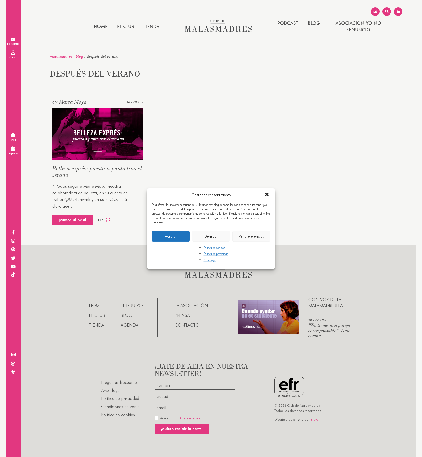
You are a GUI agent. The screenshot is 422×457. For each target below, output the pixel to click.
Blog (314, 23)
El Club (125, 26)
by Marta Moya (69, 101)
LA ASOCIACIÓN (191, 305)
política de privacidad (191, 418)
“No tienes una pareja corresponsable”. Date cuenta (329, 330)
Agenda (129, 325)
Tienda (151, 26)
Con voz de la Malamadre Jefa (325, 302)
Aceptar (171, 236)
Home (100, 26)
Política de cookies (214, 247)
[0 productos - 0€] (398, 11)
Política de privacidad (216, 254)
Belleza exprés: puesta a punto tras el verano (97, 171)
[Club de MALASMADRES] (218, 30)
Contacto (187, 325)
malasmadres (61, 56)
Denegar (211, 236)
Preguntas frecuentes (119, 382)
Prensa (182, 315)
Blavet (315, 419)
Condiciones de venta (120, 406)
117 (100, 220)
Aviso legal (210, 260)
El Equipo (132, 305)
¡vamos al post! (72, 219)
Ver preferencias (251, 236)
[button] (267, 195)
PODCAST (287, 23)
